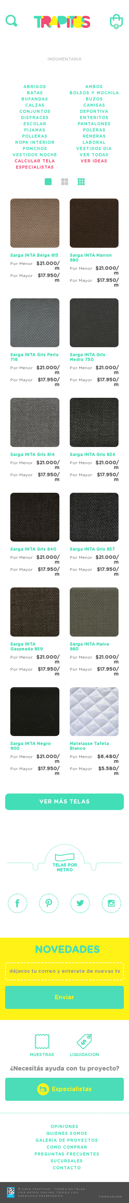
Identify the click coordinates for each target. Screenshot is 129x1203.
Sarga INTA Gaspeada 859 (26, 646)
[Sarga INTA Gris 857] (94, 536)
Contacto (67, 1168)
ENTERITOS (94, 118)
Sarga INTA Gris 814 (32, 455)
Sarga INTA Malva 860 (89, 646)
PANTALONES (94, 124)
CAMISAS (94, 105)
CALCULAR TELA (34, 161)
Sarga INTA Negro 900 (30, 746)
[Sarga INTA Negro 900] (35, 733)
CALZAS (35, 105)
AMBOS (94, 87)
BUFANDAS (34, 99)
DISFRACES (35, 118)
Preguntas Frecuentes (66, 1154)
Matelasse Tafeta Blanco (89, 746)
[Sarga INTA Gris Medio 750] (94, 344)
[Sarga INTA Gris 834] (94, 441)
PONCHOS (35, 149)
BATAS (35, 93)
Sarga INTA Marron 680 (91, 257)
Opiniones (64, 1127)
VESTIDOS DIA (94, 149)
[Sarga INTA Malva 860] (94, 633)
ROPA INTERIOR (35, 142)
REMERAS (94, 136)
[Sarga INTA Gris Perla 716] (35, 344)
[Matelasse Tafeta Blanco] (94, 733)
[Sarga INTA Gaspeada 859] (35, 633)
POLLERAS (34, 136)
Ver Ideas (94, 161)
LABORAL (94, 142)
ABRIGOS (34, 87)
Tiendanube (110, 1196)
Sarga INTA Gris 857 (92, 549)
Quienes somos (66, 1133)
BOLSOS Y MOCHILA (94, 93)
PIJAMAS (34, 130)
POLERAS (94, 130)
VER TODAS (94, 155)
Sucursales (67, 1161)
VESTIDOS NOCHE (35, 155)
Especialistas (35, 167)
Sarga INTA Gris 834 (92, 455)
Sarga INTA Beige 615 (34, 255)
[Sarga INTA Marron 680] (94, 244)
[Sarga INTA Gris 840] (35, 536)
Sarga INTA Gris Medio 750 (87, 357)
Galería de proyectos (66, 1140)
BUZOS (94, 99)
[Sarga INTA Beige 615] (35, 242)
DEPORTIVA (94, 111)
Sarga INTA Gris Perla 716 (34, 357)
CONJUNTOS (35, 111)
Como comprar (66, 1147)
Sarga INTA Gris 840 (33, 549)
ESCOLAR (34, 124)
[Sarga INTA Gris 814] (35, 441)
